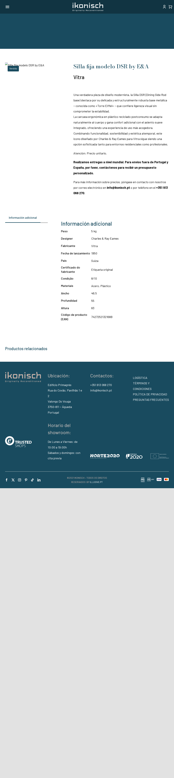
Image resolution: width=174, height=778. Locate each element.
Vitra (78, 77)
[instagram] (19, 479)
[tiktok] (32, 479)
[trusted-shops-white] (18, 438)
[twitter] (13, 479)
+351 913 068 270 (101, 385)
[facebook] (6, 479)
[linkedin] (38, 479)
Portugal (53, 412)
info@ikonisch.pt (101, 390)
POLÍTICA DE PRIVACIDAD (150, 394)
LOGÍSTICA (140, 378)
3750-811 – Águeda (60, 407)
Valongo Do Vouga (59, 401)
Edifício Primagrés (59, 385)
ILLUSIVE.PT (96, 482)
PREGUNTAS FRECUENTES (151, 399)
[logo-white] (88, 4)
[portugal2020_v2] (129, 455)
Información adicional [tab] (23, 217)
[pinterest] (26, 479)
